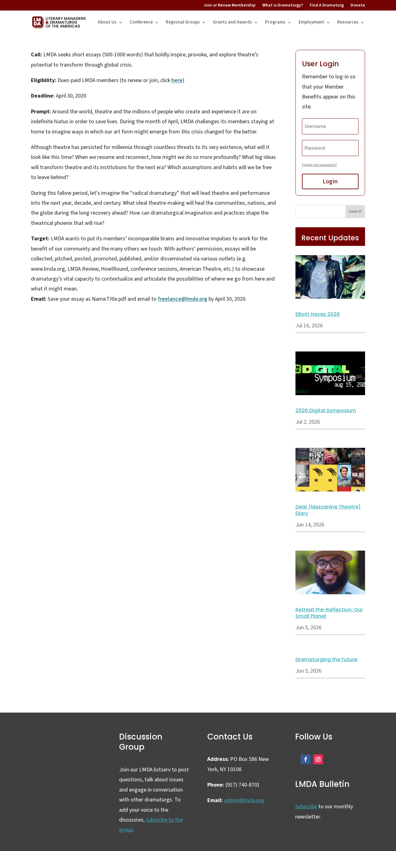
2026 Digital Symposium (325, 410)
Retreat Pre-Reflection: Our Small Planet (329, 613)
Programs (275, 22)
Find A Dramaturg (327, 5)
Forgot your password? (319, 165)
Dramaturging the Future (326, 659)
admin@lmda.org (244, 800)
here (177, 80)
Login (330, 181)
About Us (107, 22)
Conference (141, 22)
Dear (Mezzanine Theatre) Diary (328, 510)
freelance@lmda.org (182, 299)
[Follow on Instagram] (318, 759)
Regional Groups (183, 22)
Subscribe (306, 806)
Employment (311, 22)
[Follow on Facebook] (306, 759)
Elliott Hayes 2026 (317, 314)
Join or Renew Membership (230, 5)
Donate (358, 5)
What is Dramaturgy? (282, 5)
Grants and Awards (232, 22)
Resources (348, 22)
